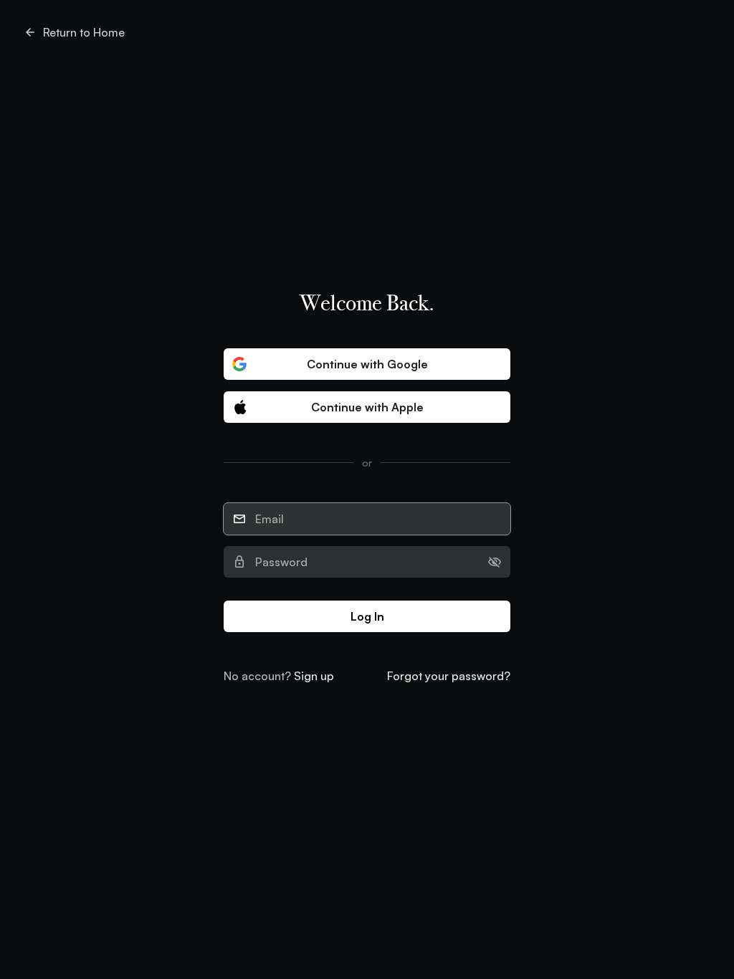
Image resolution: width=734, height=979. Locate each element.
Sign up (314, 676)
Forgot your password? (448, 676)
